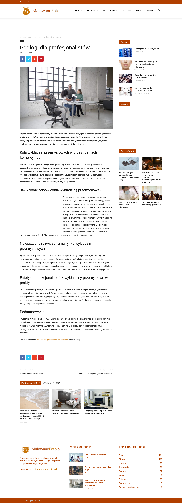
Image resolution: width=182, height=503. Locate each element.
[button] (159, 11)
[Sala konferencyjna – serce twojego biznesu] (152, 193)
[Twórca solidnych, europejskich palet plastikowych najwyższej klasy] (129, 163)
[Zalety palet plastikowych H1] (125, 52)
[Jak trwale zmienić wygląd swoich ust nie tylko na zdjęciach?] (125, 65)
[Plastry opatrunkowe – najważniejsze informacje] (129, 193)
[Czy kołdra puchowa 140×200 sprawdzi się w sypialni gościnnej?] (66, 399)
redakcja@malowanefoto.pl (45, 469)
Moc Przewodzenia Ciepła (31, 373)
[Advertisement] (91, 27)
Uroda (138, 10)
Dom (104, 10)
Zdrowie (149, 10)
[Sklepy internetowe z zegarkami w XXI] (76, 470)
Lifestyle (126, 10)
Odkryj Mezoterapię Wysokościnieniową (95, 373)
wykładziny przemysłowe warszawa (52, 340)
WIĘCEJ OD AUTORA (51, 383)
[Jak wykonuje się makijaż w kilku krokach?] (125, 78)
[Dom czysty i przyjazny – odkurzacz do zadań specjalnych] (76, 483)
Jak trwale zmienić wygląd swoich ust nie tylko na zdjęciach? (145, 64)
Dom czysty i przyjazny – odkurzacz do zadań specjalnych (95, 482)
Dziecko (114, 10)
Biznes (78, 10)
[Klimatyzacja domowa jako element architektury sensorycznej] (98, 399)
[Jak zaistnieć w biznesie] (76, 457)
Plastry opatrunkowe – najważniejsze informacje (128, 204)
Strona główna (25, 37)
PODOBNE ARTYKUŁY (30, 383)
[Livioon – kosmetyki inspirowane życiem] (125, 91)
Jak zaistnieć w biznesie (95, 454)
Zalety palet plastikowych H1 (146, 49)
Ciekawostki (91, 10)
